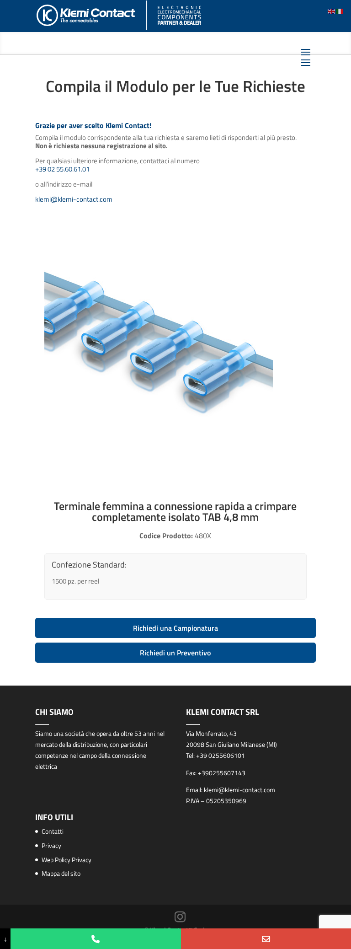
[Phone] (96, 938)
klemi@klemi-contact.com (73, 199)
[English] (332, 10)
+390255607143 (221, 772)
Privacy (51, 845)
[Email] (266, 938)
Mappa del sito (61, 873)
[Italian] (340, 10)
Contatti (53, 831)
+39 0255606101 (220, 755)
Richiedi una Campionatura (175, 627)
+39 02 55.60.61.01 (62, 169)
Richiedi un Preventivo (175, 652)
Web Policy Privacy (66, 859)
